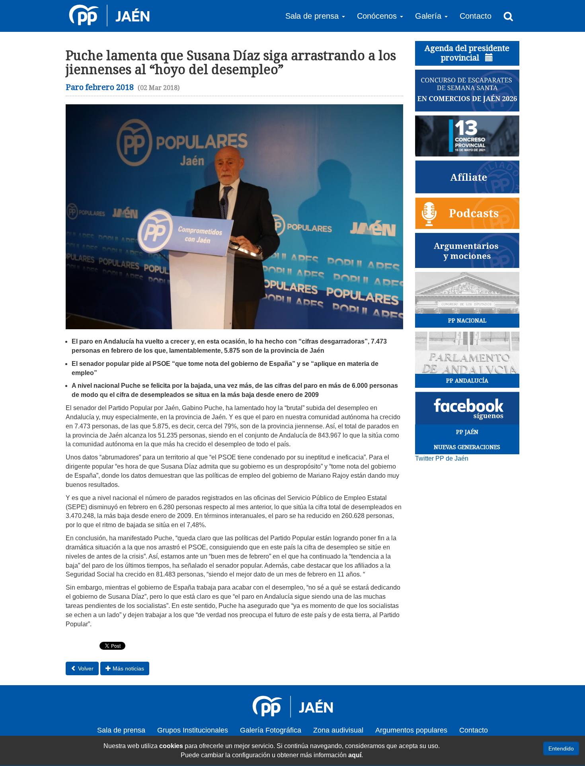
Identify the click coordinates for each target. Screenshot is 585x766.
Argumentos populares (411, 730)
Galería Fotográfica (270, 730)
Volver (85, 668)
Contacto (475, 16)
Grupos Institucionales (192, 730)
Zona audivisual (338, 730)
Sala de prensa (121, 730)
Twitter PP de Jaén (441, 458)
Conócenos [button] (378, 16)
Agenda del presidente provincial (467, 53)
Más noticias (127, 668)
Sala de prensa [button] (313, 16)
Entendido (561, 748)
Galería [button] (429, 16)
